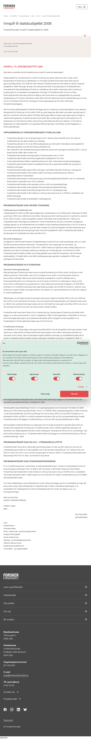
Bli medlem (9, 619)
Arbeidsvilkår (10, 595)
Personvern (8, 720)
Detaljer (81, 387)
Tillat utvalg (45, 394)
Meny (80, 7)
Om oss (7, 611)
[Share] (84, 36)
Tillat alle (74, 394)
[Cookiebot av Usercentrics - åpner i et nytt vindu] (78, 343)
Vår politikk (9, 603)
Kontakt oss (9, 691)
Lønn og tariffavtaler (13, 586)
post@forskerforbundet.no (16, 675)
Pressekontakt (10, 698)
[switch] (34, 378)
